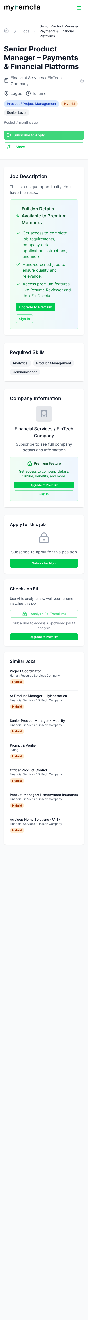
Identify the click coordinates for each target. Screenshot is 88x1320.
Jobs (25, 31)
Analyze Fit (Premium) (48, 614)
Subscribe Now (44, 563)
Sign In (24, 319)
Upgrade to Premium (35, 307)
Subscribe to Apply (29, 135)
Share (20, 147)
